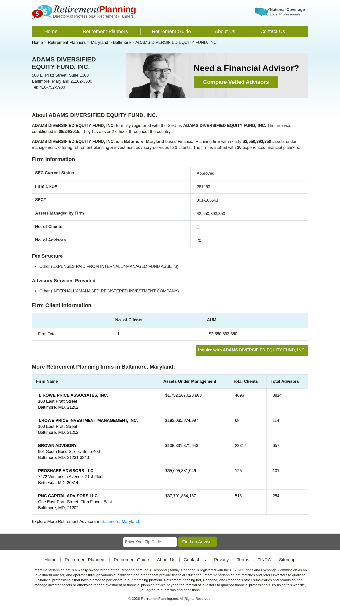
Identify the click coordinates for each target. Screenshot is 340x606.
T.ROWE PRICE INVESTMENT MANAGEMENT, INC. (88, 420)
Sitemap (287, 559)
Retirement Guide (171, 31)
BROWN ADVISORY (57, 445)
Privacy (221, 559)
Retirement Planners (105, 31)
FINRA (264, 559)
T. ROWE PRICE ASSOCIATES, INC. (73, 395)
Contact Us (272, 31)
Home (50, 31)
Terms (243, 559)
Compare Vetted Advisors (236, 82)
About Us (225, 31)
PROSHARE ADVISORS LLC (65, 470)
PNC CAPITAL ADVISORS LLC (68, 496)
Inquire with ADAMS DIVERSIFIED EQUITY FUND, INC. (252, 350)
